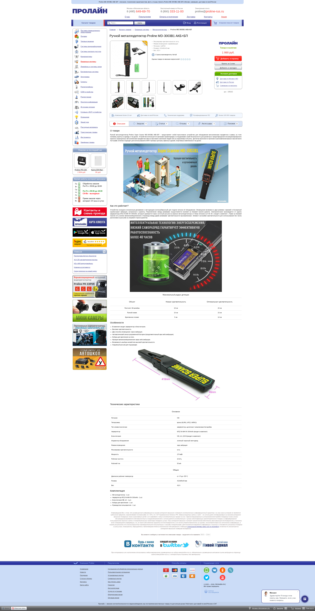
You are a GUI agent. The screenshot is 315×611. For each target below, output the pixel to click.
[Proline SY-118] (98, 161)
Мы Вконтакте (214, 570)
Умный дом (85, 122)
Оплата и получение (168, 17)
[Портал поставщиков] (212, 593)
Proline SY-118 (98, 170)
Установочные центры (116, 575)
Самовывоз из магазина (228, 86)
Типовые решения (87, 41)
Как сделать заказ (114, 582)
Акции (224, 17)
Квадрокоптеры (86, 56)
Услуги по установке (115, 591)
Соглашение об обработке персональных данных (125, 569)
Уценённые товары (87, 142)
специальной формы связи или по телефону (203, 527)
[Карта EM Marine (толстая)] (82, 161)
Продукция (84, 575)
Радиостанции (86, 97)
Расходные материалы (89, 127)
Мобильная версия (206, 570)
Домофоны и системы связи (91, 67)
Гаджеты (84, 82)
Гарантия (111, 585)
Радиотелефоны (87, 87)
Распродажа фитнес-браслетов (85, 256)
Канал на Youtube (222, 577)
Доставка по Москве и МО (229, 79)
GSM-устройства (87, 92)
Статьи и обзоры (86, 578)
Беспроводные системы (89, 72)
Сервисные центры (115, 578)
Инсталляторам (113, 588)
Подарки (84, 36)
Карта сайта (84, 585)
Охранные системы (88, 62)
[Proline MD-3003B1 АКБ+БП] (129, 77)
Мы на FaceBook (230, 577)
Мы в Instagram (214, 577)
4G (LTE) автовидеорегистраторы (85, 260)
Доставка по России (227, 82)
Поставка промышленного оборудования (90, 31)
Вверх (7, 608)
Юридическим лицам (115, 594)
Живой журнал (230, 570)
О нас (127, 17)
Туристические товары (89, 132)
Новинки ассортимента (82, 267)
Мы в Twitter (206, 577)
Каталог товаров (88, 23)
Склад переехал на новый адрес (85, 271)
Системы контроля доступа (91, 51)
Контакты (208, 17)
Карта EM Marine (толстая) (85, 170)
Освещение (85, 117)
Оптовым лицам (113, 598)
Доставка (191, 17)
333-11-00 (172, 11)
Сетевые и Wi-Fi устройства (91, 112)
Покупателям (145, 17)
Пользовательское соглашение (119, 572)
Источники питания (88, 107)
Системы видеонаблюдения (91, 46)
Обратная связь (19, 608)
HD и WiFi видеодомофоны (83, 263)
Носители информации (89, 102)
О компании (84, 569)
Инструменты (86, 137)
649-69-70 (138, 11)
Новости (78, 252)
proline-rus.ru (209, 11)
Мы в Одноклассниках (222, 570)
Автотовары (85, 77)
